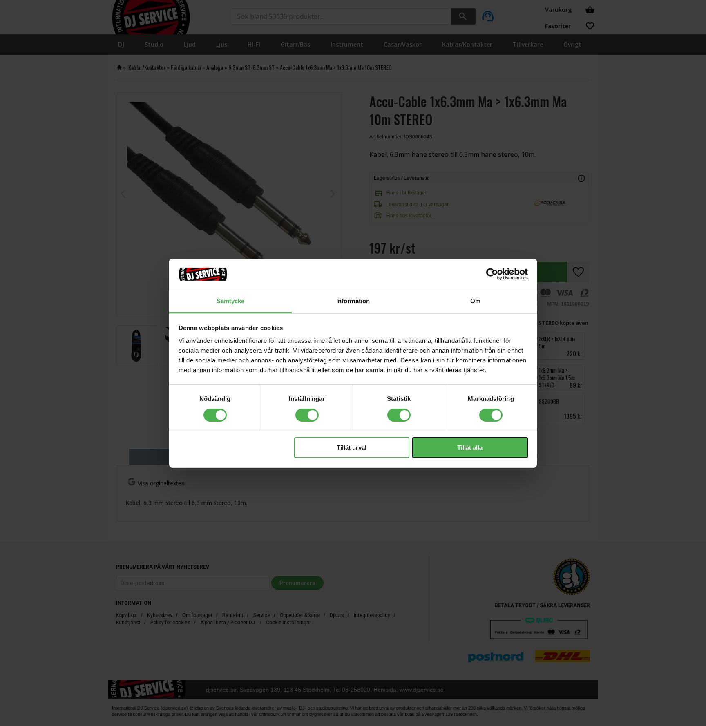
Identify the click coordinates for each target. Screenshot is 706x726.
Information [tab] (353, 300)
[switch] (307, 415)
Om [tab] (475, 300)
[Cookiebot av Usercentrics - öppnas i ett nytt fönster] (492, 274)
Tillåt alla (470, 447)
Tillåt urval (351, 447)
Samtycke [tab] (231, 300)
